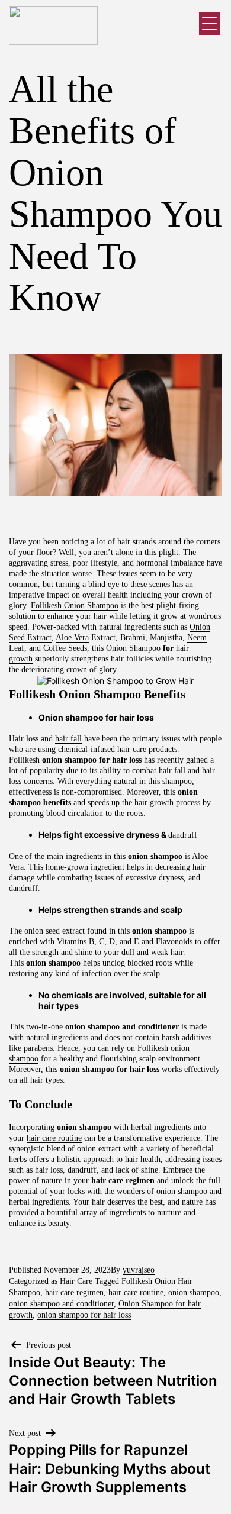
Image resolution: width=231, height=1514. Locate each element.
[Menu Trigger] (209, 23)
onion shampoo (193, 1292)
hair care (131, 749)
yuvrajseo (139, 1270)
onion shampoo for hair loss (84, 1314)
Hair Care (76, 1281)
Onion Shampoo (133, 648)
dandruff (182, 835)
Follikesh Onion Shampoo (74, 605)
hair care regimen (74, 1292)
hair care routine (54, 1138)
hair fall (68, 738)
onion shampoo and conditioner (61, 1303)
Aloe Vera (72, 637)
